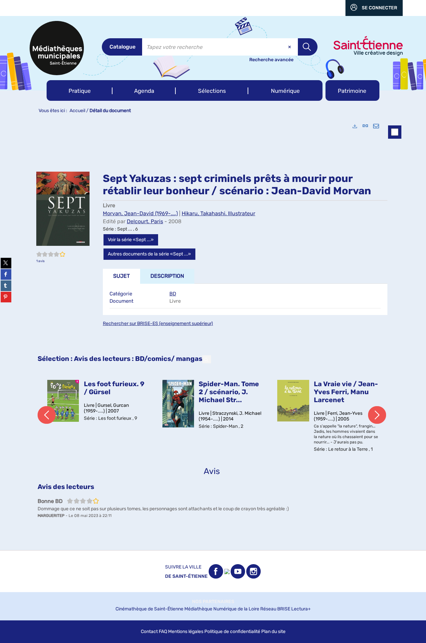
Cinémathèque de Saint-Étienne (149, 609)
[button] (79, 90)
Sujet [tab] (121, 276)
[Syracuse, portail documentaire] (57, 48)
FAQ (163, 631)
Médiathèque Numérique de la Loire (221, 609)
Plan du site (273, 631)
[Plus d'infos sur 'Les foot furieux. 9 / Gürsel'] (63, 401)
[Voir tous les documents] (206, 359)
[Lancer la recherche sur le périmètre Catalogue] (308, 47)
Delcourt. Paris (145, 221)
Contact (149, 631)
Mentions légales (185, 631)
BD (172, 294)
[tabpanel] (213, 333)
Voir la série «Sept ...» (131, 239)
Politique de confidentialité (232, 631)
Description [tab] (167, 276)
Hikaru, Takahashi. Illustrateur (218, 213)
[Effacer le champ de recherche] (290, 47)
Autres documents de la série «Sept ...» (149, 254)
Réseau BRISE (275, 609)
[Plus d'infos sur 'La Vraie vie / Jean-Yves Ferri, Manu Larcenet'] (293, 400)
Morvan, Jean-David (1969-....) (140, 213)
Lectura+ (301, 609)
